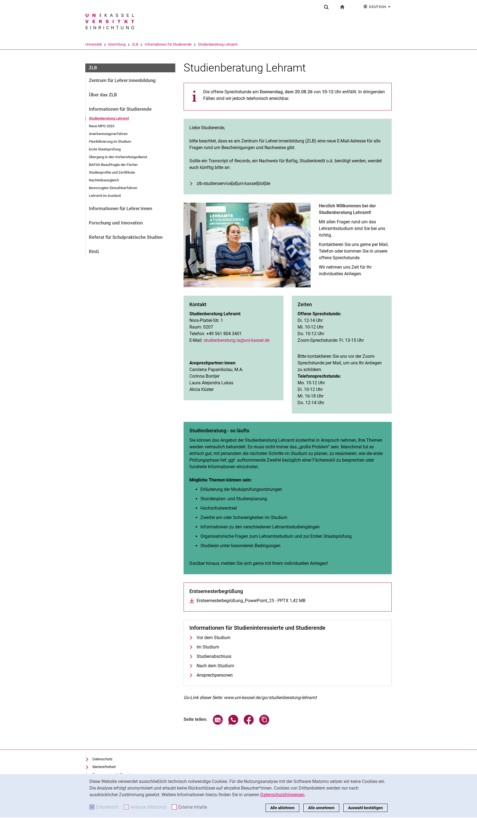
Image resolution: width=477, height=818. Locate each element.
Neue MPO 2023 (101, 126)
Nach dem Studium (215, 665)
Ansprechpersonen (215, 675)
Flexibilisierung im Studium (110, 141)
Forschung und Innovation (116, 223)
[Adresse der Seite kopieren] (264, 723)
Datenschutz (102, 759)
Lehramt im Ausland (105, 196)
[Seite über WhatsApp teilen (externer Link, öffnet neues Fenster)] (233, 723)
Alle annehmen (321, 808)
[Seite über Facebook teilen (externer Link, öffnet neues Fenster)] (249, 723)
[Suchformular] (326, 7)
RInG (94, 251)
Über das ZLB (103, 94)
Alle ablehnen (282, 808)
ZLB (135, 44)
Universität (93, 44)
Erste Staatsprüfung (105, 149)
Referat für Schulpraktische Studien (126, 237)
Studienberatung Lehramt (217, 44)
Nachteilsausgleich (104, 180)
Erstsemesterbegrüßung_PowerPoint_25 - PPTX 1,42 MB (251, 600)
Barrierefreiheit (104, 767)
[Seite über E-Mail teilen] (218, 723)
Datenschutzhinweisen (282, 794)
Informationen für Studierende (168, 44)
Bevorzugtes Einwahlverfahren (113, 188)
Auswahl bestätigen (365, 808)
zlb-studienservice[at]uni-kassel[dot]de (233, 183)
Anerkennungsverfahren (108, 134)
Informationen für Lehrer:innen (120, 208)
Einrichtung (117, 44)
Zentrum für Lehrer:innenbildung (122, 80)
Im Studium (208, 647)
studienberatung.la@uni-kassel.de (236, 340)
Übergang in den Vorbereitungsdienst (118, 157)
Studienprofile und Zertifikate (112, 172)
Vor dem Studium (213, 637)
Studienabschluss (214, 656)
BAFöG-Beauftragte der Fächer (113, 165)
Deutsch (380, 7)
